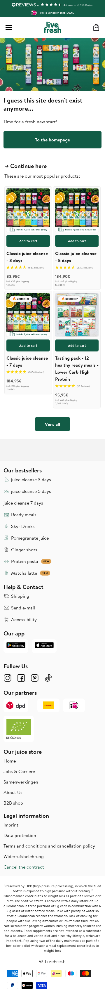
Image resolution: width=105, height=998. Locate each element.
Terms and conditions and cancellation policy (49, 846)
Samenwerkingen (21, 782)
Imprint (11, 825)
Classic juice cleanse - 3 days (27, 257)
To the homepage (52, 139)
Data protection (20, 835)
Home (10, 761)
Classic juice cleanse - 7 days (27, 361)
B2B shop (13, 803)
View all (52, 424)
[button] (8, 27)
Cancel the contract (24, 867)
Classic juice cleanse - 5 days (76, 257)
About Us (13, 792)
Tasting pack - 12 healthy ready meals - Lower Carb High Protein (77, 368)
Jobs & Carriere (19, 771)
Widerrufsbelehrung (24, 856)
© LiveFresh (52, 961)
